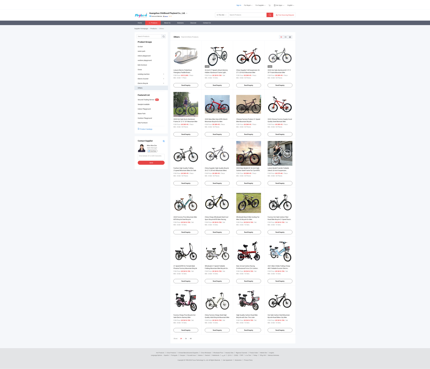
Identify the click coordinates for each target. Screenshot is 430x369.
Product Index (253, 353)
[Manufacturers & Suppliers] (148, 4)
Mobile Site (263, 353)
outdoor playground (145, 60)
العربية (223, 355)
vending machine (143, 74)
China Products (171, 353)
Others (140, 88)
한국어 (230, 355)
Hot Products (160, 353)
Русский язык (191, 355)
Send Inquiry (185, 85)
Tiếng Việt (263, 355)
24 (181, 338)
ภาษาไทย (248, 355)
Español (166, 355)
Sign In (238, 5)
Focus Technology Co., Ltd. (200, 360)
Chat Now (153, 151)
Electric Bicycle (143, 83)
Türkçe (255, 355)
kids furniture (142, 65)
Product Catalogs (146, 129)
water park (141, 51)
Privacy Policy (248, 360)
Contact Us (207, 23)
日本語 (236, 355)
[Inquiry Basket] (270, 5)
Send (151, 163)
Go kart (140, 46)
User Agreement (227, 360)
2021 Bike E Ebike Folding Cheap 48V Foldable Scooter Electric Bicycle (279, 268)
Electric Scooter (143, 79)
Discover (193, 23)
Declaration (238, 360)
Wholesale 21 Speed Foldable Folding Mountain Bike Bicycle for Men (216, 268)
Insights (271, 353)
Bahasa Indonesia (273, 355)
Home (140, 23)
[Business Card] (164, 140)
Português (174, 355)
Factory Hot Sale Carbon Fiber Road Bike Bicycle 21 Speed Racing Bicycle (280, 219)
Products (154, 23)
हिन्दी (241, 355)
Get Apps (279, 5)
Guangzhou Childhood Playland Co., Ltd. (167, 13)
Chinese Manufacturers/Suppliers (188, 353)
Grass (140, 69)
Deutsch (207, 355)
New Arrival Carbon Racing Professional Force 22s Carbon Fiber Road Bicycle (247, 268)
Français (182, 355)
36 (186, 338)
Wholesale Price (218, 353)
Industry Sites (229, 353)
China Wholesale (206, 353)
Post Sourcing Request (286, 15)
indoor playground (144, 56)
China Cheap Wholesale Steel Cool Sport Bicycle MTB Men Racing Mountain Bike (216, 219)
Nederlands (215, 355)
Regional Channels (241, 353)
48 (191, 338)
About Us (167, 23)
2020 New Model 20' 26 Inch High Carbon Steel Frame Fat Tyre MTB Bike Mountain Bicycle (248, 170)
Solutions (180, 23)
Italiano (200, 355)
